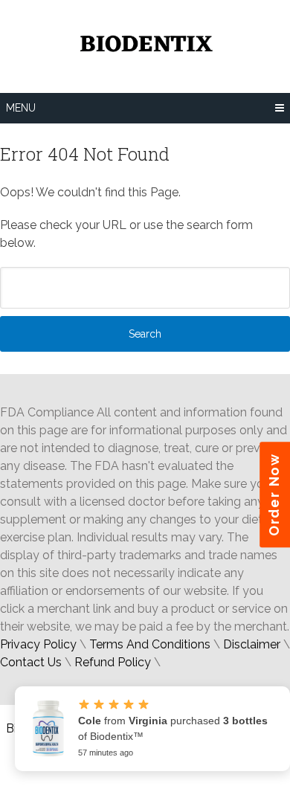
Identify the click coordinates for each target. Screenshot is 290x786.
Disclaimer (251, 644)
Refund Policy (112, 662)
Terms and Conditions (149, 644)
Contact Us (31, 662)
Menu (21, 108)
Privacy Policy (38, 644)
